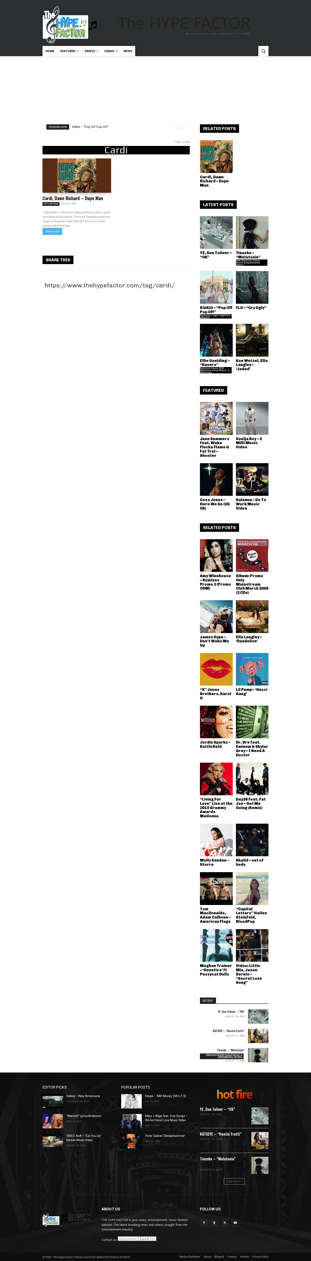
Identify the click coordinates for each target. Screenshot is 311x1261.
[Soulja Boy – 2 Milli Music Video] (252, 418)
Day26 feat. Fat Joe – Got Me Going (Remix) (251, 803)
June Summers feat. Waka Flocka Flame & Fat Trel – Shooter (214, 447)
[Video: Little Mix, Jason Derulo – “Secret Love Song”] (252, 945)
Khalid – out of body (250, 862)
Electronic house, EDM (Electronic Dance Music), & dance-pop (214, 370)
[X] (225, 1223)
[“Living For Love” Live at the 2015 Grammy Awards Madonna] (216, 779)
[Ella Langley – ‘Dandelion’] (252, 616)
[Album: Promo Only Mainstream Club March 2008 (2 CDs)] (252, 555)
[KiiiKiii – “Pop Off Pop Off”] (216, 287)
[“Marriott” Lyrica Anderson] (53, 1121)
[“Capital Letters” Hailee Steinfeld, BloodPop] (252, 888)
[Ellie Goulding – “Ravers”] (216, 340)
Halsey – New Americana (83, 1096)
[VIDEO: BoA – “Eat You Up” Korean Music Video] (53, 1141)
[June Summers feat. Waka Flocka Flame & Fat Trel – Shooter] (216, 418)
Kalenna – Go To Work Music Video (251, 504)
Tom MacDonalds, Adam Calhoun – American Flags (215, 915)
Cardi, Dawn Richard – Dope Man (73, 198)
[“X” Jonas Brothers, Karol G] (216, 669)
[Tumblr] (214, 1223)
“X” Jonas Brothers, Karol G (215, 693)
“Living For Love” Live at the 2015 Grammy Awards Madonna (216, 807)
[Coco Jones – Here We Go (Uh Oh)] (216, 479)
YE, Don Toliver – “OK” (216, 255)
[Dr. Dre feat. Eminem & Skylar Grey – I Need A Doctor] (252, 722)
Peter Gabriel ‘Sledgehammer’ (165, 1136)
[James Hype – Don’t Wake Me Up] (216, 616)
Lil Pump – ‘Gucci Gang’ (251, 691)
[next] (183, 127)
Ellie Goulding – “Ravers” (215, 362)
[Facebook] (204, 1223)
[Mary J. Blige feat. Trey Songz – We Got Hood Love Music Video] (131, 1121)
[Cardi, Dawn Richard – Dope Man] (77, 175)
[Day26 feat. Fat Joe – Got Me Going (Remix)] (252, 779)
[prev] (176, 127)
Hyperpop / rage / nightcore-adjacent (215, 316)
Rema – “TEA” (85, 127)
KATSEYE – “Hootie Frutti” (229, 1030)
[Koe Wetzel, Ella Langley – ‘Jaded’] (252, 340)
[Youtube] (235, 1223)
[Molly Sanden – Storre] (216, 840)
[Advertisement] (155, 88)
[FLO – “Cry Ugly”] (252, 287)
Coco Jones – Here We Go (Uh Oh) (215, 504)
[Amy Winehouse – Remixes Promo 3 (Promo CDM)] (216, 555)
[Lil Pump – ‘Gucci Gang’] (252, 669)
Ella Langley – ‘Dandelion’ (249, 639)
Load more (232, 1181)
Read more (52, 231)
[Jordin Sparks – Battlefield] (216, 722)
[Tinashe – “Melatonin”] (252, 232)
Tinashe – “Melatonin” (248, 255)
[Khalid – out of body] (252, 840)
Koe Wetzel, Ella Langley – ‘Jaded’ (252, 364)
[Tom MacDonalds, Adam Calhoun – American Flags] (216, 888)
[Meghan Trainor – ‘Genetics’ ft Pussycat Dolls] (216, 945)
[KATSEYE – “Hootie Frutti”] (258, 1036)
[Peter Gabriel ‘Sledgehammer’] (131, 1141)
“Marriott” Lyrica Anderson (83, 1116)
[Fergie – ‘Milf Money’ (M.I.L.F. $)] (131, 1101)
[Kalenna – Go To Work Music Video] (252, 479)
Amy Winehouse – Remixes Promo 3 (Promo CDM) (215, 582)
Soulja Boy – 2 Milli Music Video (249, 443)
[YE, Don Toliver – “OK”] (216, 232)
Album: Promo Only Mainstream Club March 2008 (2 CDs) (252, 584)
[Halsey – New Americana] (53, 1101)
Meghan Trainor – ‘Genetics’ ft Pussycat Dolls (216, 970)
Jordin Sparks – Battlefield (215, 744)
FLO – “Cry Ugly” (251, 307)
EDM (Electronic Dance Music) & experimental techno (248, 262)
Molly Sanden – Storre (214, 862)
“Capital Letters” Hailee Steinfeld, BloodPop (251, 915)
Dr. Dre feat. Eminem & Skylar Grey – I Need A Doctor (252, 748)
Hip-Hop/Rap (51, 203)
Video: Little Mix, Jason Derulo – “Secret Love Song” (249, 974)
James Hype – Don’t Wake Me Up (214, 641)
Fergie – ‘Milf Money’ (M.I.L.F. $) (165, 1096)
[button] (263, 51)
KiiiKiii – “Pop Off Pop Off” (216, 309)
